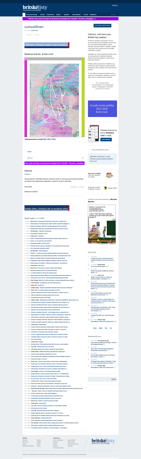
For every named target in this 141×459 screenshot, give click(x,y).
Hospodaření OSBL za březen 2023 (40, 243)
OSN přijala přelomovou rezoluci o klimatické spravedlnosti (47, 349)
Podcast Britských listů (100, 150)
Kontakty (55, 442)
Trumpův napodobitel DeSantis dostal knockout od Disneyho (56, 287)
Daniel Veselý (35, 351)
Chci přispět (106, 139)
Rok (106, 328)
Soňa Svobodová (35, 418)
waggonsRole (42, 324)
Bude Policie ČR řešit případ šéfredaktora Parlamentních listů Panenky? (102, 349)
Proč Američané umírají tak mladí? (40, 248)
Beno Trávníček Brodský (38, 388)
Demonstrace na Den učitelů (39, 408)
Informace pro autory (73, 444)
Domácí (39, 440)
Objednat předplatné (102, 26)
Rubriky (67, 14)
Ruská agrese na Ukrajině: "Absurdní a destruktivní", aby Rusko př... (49, 263)
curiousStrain (42, 403)
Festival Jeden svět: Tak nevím (45, 346)
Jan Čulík (33, 346)
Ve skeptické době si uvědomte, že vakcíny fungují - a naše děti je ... (49, 428)
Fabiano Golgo (35, 287)
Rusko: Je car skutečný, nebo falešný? (41, 241)
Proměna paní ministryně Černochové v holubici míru (51, 221)
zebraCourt (41, 265)
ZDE (44, 139)
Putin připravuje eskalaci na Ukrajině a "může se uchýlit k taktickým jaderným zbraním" (103, 362)
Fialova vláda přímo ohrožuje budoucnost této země (45, 295)
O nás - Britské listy (58, 440)
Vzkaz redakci (71, 442)
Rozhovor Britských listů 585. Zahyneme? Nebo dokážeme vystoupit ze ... (51, 319)
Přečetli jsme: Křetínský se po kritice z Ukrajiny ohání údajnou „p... (49, 369)
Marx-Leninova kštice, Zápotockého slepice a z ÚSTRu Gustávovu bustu (58, 423)
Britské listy (36, 8)
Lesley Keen (34, 30)
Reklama (55, 446)
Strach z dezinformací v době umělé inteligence (44, 393)
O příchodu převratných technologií (40, 297)
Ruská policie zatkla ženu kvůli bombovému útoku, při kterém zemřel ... (50, 229)
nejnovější (74, 187)
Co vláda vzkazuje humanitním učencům (49, 290)
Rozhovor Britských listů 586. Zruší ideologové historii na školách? (49, 226)
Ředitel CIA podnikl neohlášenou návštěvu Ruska (102, 271)
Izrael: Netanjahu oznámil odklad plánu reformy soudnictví (47, 420)
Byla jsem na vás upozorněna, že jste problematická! (45, 310)
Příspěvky (93, 14)
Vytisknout (30, 158)
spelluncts (41, 285)
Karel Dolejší (34, 371)
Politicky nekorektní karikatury (102, 200)
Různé (38, 446)
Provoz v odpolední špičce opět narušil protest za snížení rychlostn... (49, 334)
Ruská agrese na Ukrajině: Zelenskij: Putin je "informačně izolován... (49, 364)
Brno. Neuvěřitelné (36, 339)
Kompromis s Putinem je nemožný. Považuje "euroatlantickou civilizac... (50, 376)
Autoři (86, 14)
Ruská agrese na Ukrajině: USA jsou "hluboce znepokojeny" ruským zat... (51, 314)
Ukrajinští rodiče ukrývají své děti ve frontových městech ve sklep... (49, 337)
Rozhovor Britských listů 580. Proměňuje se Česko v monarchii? (48, 329)
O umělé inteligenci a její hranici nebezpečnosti (44, 273)
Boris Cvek (34, 221)
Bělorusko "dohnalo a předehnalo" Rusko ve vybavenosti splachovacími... (51, 386)
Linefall (50, 54)
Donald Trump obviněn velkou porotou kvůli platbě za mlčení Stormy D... (50, 307)
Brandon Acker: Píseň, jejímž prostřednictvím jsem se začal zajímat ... (50, 344)
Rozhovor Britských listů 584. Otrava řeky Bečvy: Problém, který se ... (50, 292)
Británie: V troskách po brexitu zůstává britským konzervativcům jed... (50, 253)
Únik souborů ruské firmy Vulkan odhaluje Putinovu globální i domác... (50, 317)
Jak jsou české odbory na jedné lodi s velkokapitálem (52, 361)
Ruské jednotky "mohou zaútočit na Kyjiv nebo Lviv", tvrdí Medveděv (50, 374)
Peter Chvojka (34, 280)
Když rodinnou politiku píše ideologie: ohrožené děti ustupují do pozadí (103, 343)
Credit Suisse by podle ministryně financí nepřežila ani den (47, 396)
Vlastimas (41, 236)
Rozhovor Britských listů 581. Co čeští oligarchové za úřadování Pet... (50, 312)
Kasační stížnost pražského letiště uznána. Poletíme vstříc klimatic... (49, 327)
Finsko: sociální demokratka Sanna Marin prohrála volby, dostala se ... (49, 238)
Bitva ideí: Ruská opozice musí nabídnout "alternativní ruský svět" (49, 383)
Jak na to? (93, 161)
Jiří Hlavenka (34, 231)
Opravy (55, 444)
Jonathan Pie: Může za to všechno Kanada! (102, 316)
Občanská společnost (28, 446)
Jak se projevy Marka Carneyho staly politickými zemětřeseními (101, 294)
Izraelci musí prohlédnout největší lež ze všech (43, 354)
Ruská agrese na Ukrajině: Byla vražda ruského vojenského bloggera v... (50, 224)
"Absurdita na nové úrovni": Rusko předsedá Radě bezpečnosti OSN (49, 278)
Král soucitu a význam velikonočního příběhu (49, 268)
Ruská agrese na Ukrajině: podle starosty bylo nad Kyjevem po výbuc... (50, 415)
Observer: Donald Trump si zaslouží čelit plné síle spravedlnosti (48, 258)
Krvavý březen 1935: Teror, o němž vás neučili (43, 378)
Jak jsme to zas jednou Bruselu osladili (49, 371)
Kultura (24, 444)
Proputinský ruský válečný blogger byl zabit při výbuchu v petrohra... (49, 260)
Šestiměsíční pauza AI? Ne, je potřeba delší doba (44, 270)
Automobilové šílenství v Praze (39, 233)
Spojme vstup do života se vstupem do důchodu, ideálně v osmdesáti (101, 278)
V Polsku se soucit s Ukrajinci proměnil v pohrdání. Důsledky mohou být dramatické (102, 260)
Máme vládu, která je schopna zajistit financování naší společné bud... (64, 388)
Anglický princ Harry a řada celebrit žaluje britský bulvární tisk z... (49, 366)
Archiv (42, 14)
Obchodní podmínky (58, 448)
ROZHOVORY (50, 14)
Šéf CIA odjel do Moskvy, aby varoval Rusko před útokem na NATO (103, 356)
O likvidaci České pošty (44, 231)
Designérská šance (46, 418)
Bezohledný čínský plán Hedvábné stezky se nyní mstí (46, 398)
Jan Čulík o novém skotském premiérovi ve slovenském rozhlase (49, 405)
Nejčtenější (92, 252)
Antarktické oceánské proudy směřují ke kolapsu (44, 332)
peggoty (41, 342)
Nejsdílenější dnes (94, 336)
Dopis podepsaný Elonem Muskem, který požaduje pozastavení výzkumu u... (51, 275)
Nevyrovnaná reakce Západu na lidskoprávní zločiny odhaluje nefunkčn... (51, 356)
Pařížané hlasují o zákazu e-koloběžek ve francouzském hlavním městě (50, 246)
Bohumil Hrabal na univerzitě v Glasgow (48, 410)
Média (38, 444)
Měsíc (101, 328)
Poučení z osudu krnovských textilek (48, 401)
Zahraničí (25, 440)
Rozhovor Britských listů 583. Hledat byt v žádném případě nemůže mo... (51, 322)
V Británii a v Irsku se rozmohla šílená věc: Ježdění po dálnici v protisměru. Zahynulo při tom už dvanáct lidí (103, 301)
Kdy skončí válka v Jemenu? (39, 359)
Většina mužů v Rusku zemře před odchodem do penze (46, 381)
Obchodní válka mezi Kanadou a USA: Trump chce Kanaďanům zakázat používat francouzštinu (103, 309)
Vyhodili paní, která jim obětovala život (50, 283)
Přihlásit (115, 5)
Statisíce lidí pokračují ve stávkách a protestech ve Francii (47, 413)
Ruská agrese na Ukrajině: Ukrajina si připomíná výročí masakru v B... (50, 302)
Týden (95, 328)
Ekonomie (25, 442)
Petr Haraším (34, 423)
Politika (39, 442)
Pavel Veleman (35, 283)
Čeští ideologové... (43, 251)
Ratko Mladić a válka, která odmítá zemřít (103, 321)
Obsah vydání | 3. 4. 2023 (34, 218)
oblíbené (81, 187)
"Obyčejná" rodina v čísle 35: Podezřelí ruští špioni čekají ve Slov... (49, 391)
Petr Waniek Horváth (103, 341)
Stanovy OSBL (71, 440)
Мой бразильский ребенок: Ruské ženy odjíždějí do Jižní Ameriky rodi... (59, 300)
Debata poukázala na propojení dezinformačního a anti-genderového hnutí (50, 255)
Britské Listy (103, 441)
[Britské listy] (46, 45)
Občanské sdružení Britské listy (41, 454)
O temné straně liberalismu (100, 266)
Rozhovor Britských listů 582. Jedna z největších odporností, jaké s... (50, 305)
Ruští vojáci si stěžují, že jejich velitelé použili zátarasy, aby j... (48, 425)
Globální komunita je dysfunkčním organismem (52, 351)
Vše (111, 328)
